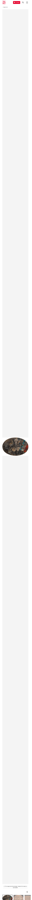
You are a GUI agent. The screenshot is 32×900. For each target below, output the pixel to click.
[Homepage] (4, 2)
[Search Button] (23, 2)
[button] (27, 892)
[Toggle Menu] (27, 2)
